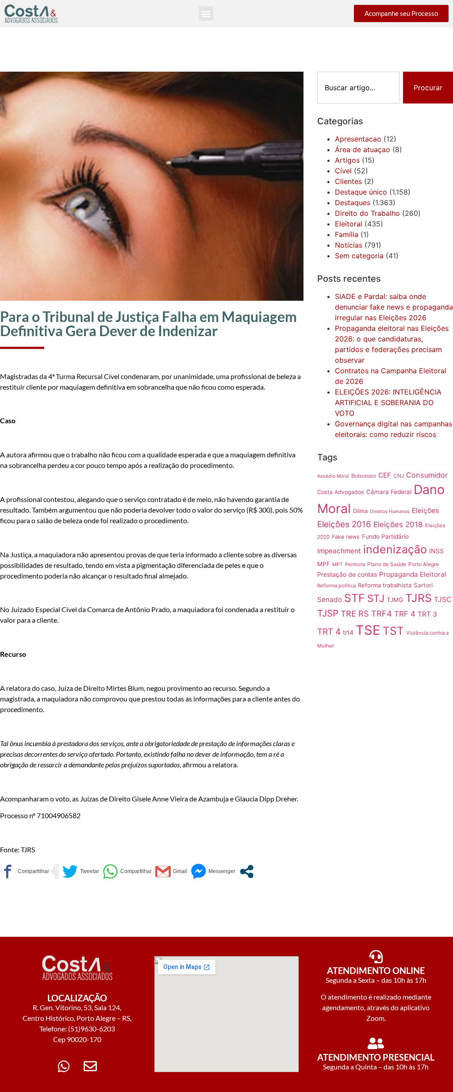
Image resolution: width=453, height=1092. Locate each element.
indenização (395, 549)
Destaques (352, 202)
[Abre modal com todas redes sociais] (246, 871)
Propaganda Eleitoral (412, 574)
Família (346, 234)
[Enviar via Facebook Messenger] (213, 871)
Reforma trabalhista (384, 585)
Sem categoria (359, 255)
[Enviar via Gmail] (171, 871)
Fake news (346, 536)
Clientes (348, 181)
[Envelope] (90, 1066)
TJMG (395, 599)
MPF (323, 563)
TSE (368, 630)
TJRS (418, 598)
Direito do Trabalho (367, 213)
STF (354, 598)
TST (393, 630)
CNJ (398, 475)
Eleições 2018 (398, 524)
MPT (337, 564)
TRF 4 (404, 613)
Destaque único (361, 192)
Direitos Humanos (390, 511)
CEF (384, 475)
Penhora (355, 564)
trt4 (348, 632)
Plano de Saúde (386, 564)
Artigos (347, 160)
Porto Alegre (423, 564)
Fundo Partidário (385, 536)
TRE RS (355, 613)
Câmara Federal (388, 491)
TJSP (327, 613)
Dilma (360, 510)
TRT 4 (329, 631)
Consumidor (427, 475)
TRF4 (381, 613)
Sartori (423, 585)
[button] (206, 13)
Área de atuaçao (362, 149)
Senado (329, 599)
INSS (436, 551)
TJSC (442, 599)
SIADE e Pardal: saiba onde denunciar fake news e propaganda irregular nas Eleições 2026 (394, 307)
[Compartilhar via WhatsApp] (127, 871)
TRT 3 (427, 614)
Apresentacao (358, 138)
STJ (375, 598)
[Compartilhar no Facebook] (24, 871)
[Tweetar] (80, 871)
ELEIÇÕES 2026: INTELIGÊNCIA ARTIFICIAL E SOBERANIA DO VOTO (388, 402)
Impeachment (339, 551)
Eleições (425, 510)
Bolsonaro (363, 475)
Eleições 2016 (344, 524)
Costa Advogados (340, 492)
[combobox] (358, 87)
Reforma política (336, 585)
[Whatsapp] (63, 1066)
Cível (343, 170)
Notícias (348, 245)
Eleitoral (348, 223)
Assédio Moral (333, 476)
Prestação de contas (347, 574)
